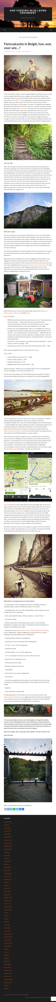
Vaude (28, 313)
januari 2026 (7, 834)
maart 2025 (7, 855)
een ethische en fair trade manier (36, 265)
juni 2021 (6, 915)
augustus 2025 (7, 849)
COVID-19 (17, 100)
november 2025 (8, 840)
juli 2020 (6, 949)
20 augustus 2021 (9, 51)
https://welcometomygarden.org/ (14, 431)
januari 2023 (7, 870)
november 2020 (8, 937)
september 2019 (8, 979)
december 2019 (8, 970)
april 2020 (6, 958)
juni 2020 (6, 952)
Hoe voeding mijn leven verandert (28, 11)
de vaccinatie (23, 108)
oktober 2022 (7, 876)
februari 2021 (7, 928)
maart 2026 (7, 828)
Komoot (6, 504)
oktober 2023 (7, 861)
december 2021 (8, 897)
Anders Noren (42, 997)
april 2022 (6, 885)
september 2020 (8, 943)
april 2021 (6, 921)
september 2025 (8, 846)
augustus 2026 (7, 822)
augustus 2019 (7, 982)
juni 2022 (6, 882)
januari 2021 (7, 931)
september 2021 (8, 906)
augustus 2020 (7, 946)
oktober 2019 (7, 976)
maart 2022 (7, 888)
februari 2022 (7, 891)
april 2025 (6, 852)
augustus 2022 (7, 879)
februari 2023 (7, 867)
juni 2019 (6, 988)
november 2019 (8, 973)
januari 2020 (7, 967)
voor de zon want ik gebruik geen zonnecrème (34, 630)
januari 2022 (7, 894)
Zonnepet (8, 655)
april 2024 (6, 858)
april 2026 (6, 825)
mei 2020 (6, 955)
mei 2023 (6, 864)
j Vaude (7, 316)
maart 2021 (7, 925)
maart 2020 (7, 961)
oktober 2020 (7, 940)
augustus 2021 (7, 909)
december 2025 (8, 837)
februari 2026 (7, 831)
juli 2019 (6, 985)
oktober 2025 (7, 843)
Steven (18, 51)
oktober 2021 (7, 903)
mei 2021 (6, 919)
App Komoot (13, 449)
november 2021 (8, 900)
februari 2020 (7, 964)
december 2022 (8, 873)
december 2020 (8, 934)
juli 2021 (6, 912)
